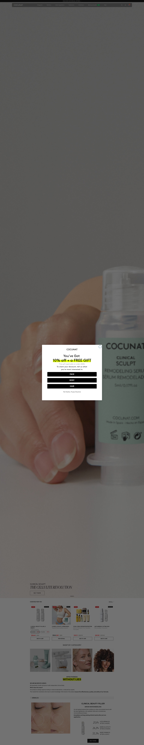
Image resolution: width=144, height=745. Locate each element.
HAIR (72, 386)
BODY (72, 380)
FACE (72, 374)
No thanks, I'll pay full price (72, 392)
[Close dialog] (100, 346)
